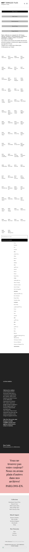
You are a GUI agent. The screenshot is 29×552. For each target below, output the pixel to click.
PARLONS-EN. (14, 486)
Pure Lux (14, 535)
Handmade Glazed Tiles (14, 502)
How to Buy (14, 519)
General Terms (21, 541)
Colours (14, 533)
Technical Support (14, 521)
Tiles (14, 531)
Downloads (14, 523)
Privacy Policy (15, 541)
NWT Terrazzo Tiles (14, 509)
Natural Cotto (14, 504)
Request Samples (14, 517)
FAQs (14, 524)
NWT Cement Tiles (14, 505)
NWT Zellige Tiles (14, 507)
